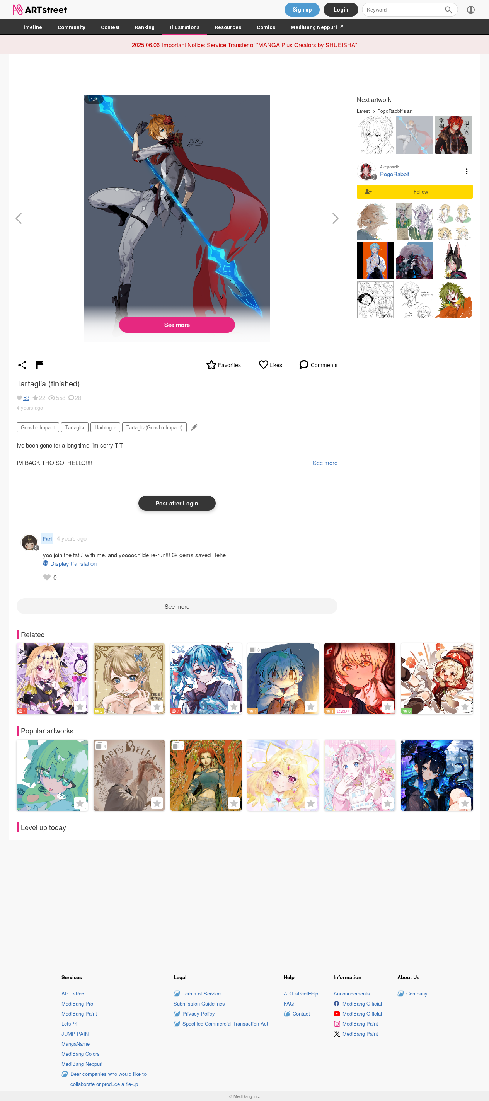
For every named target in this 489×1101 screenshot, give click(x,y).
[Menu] (470, 9)
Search (448, 9)
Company (417, 993)
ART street (73, 993)
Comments (324, 365)
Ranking (145, 27)
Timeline (31, 27)
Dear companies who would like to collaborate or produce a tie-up (108, 1078)
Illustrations (184, 27)
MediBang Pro (77, 1003)
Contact (301, 1013)
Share (22, 365)
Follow (421, 191)
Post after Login (177, 503)
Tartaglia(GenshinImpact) (154, 427)
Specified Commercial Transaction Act (225, 1023)
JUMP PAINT (76, 1033)
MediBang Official (362, 1003)
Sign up (302, 10)
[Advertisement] (245, 901)
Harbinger (105, 427)
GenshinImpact (38, 427)
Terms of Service (201, 993)
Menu (467, 171)
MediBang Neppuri (321, 27)
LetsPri (69, 1023)
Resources (228, 27)
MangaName (75, 1043)
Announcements (352, 993)
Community (71, 27)
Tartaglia (74, 427)
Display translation (73, 563)
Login (341, 10)
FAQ (289, 1003)
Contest (110, 27)
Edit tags (193, 427)
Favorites (229, 365)
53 (26, 397)
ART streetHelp (301, 993)
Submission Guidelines (199, 1003)
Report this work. (40, 365)
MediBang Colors (80, 1053)
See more (177, 324)
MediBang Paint (79, 1013)
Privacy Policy (198, 1013)
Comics (266, 27)
